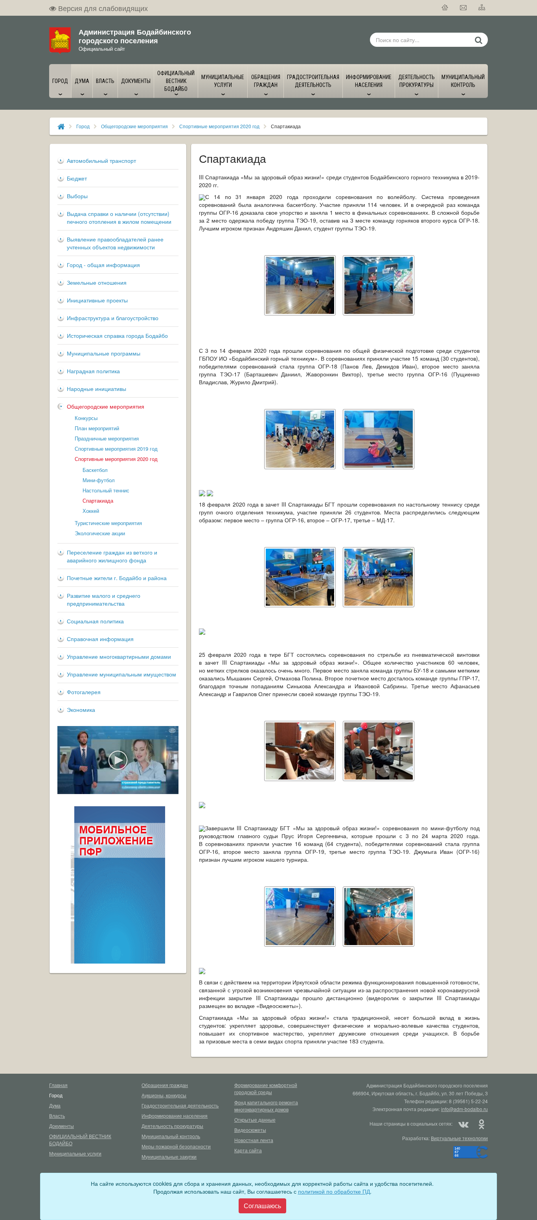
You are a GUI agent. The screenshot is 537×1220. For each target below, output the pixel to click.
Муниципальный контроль (171, 1136)
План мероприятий (97, 428)
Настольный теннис (106, 490)
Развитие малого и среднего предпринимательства (103, 599)
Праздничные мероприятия (107, 438)
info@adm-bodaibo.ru (464, 1109)
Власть (57, 1115)
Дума (55, 1105)
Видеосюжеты (250, 1129)
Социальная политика (95, 621)
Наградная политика (93, 371)
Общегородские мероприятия (134, 126)
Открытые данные (255, 1119)
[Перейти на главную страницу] (445, 7)
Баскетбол (95, 470)
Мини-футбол (99, 480)
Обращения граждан (165, 1085)
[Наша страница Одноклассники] (481, 1123)
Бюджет (77, 178)
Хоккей (91, 510)
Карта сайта (248, 1150)
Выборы (77, 196)
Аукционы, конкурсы (164, 1095)
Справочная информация (100, 639)
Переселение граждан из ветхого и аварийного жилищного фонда (112, 556)
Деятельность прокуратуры (172, 1125)
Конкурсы (86, 418)
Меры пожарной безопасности (176, 1146)
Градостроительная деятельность (180, 1105)
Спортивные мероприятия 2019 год (116, 448)
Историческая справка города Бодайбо (117, 335)
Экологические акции (100, 533)
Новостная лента (253, 1140)
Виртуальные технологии (459, 1138)
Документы (61, 1125)
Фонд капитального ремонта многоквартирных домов (266, 1106)
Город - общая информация (103, 265)
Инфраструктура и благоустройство (112, 318)
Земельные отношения (97, 282)
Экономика (81, 709)
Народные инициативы (96, 389)
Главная (58, 1085)
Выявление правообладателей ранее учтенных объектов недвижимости (115, 243)
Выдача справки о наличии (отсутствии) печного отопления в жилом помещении (119, 217)
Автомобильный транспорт (101, 160)
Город (83, 126)
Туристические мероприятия (108, 523)
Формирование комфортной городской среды (265, 1088)
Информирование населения (175, 1115)
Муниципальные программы (103, 353)
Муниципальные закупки (169, 1156)
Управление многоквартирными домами (119, 656)
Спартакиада (98, 500)
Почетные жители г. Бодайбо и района (117, 578)
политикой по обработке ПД (334, 1191)
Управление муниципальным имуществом (121, 674)
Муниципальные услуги (75, 1153)
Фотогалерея (84, 692)
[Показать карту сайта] (482, 7)
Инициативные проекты (97, 300)
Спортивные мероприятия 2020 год (219, 126)
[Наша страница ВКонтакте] (463, 1123)
